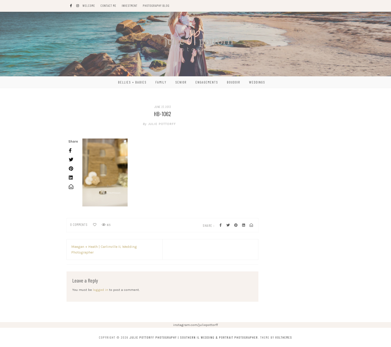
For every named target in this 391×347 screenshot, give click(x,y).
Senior (181, 82)
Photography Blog (156, 5)
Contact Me (108, 5)
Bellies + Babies (132, 82)
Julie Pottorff (159, 124)
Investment (129, 5)
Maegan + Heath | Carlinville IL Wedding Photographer (104, 249)
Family (161, 82)
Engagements (207, 82)
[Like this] (94, 225)
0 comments (79, 225)
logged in (100, 290)
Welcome (89, 5)
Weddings (257, 82)
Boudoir (233, 82)
